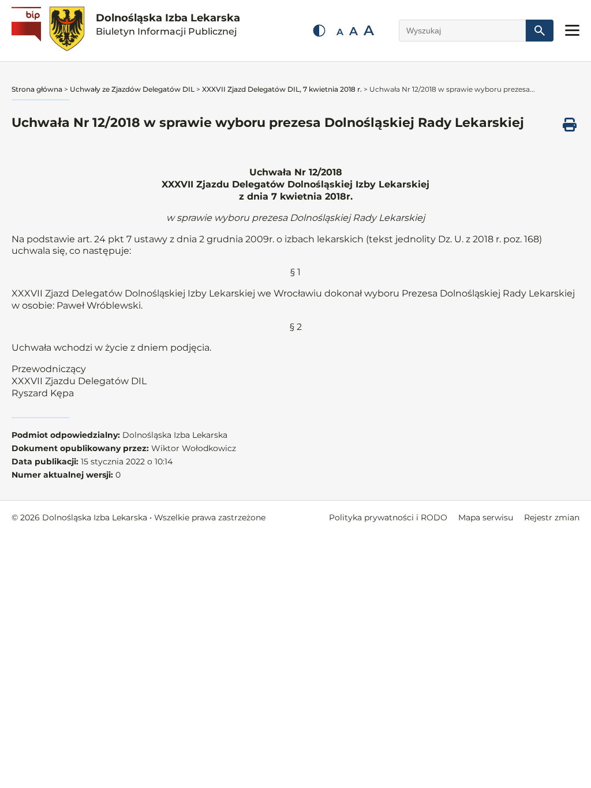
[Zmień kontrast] (319, 30)
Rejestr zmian (551, 517)
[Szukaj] (539, 31)
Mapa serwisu (485, 517)
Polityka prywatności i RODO (388, 517)
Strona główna (37, 89)
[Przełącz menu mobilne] (572, 30)
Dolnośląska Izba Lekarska (168, 24)
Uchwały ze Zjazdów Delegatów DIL (132, 89)
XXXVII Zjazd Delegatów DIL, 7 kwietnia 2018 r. (282, 89)
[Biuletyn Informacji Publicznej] (28, 30)
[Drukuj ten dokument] (569, 124)
